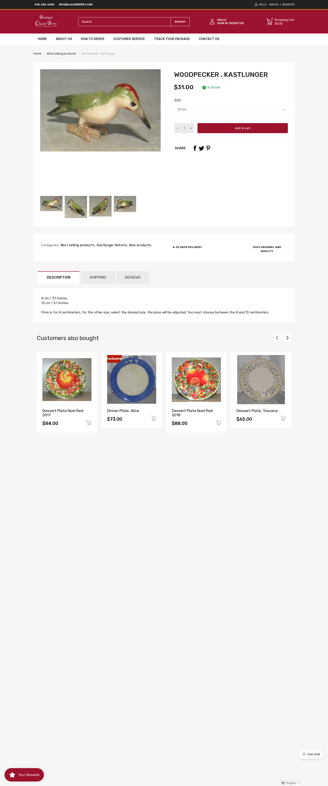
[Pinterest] (208, 148)
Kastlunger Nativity (111, 245)
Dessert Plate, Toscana (257, 410)
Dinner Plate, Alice (123, 410)
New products (140, 245)
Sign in (273, 4)
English (290, 783)
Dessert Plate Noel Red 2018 (192, 412)
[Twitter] (201, 148)
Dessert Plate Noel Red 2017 (62, 412)
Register (288, 4)
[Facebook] (194, 148)
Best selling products (77, 245)
